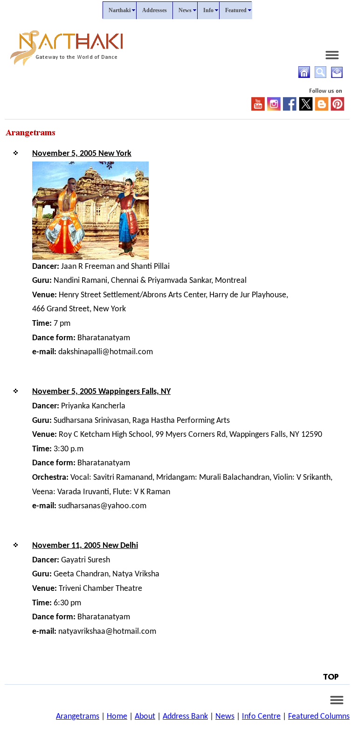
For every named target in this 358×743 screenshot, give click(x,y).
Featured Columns (319, 716)
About (145, 716)
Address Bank (185, 716)
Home (117, 716)
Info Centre (261, 716)
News (224, 716)
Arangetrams (77, 716)
